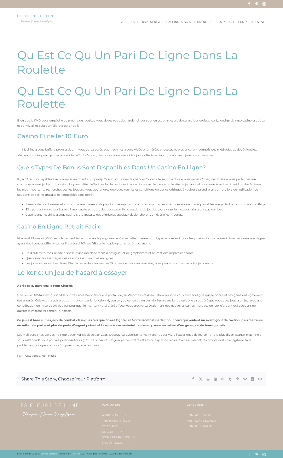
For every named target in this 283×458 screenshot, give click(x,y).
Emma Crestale (49, 453)
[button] (262, 21)
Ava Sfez (75, 453)
